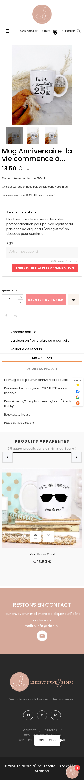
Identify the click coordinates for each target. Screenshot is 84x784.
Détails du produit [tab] (42, 369)
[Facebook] (28, 715)
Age (9, 243)
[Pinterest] (42, 715)
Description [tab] (42, 358)
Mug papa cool (42, 554)
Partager (6, 315)
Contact (29, 730)
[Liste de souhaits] (48, 536)
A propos (51, 730)
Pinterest (15, 315)
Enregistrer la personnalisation (45, 268)
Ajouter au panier (45, 300)
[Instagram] (56, 715)
